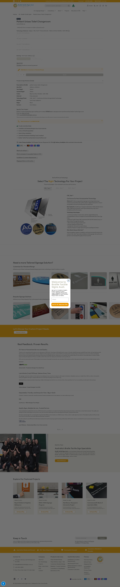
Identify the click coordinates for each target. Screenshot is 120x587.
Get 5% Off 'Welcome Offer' (60, 304)
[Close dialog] (68, 280)
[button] (3, 583)
